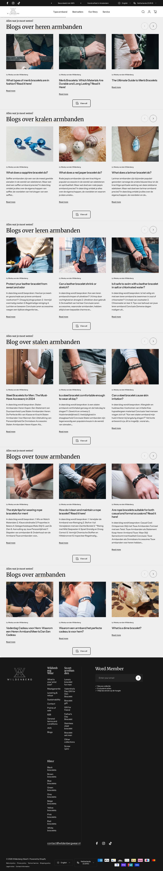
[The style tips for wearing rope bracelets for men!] (29, 481)
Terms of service (33, 863)
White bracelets (51, 829)
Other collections (69, 740)
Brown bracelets (51, 775)
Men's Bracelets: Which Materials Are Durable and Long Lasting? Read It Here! (81, 84)
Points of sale (51, 709)
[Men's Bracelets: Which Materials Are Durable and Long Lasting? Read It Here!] (82, 51)
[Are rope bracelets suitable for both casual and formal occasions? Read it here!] (135, 481)
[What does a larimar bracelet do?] (135, 144)
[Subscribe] (138, 678)
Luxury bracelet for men (68, 682)
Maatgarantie (53, 688)
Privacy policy (21, 863)
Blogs (50, 732)
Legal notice (10, 866)
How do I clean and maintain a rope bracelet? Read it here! (80, 511)
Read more (10, 91)
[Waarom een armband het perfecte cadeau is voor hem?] (82, 599)
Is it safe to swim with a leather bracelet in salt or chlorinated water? (135, 285)
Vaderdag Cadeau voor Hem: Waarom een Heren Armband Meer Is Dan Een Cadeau (29, 631)
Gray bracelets (51, 795)
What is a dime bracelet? (126, 628)
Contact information (23, 866)
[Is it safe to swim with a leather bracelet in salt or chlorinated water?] (135, 255)
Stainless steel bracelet (68, 726)
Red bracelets (51, 822)
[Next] (153, 26)
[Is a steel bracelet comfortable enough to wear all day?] (82, 366)
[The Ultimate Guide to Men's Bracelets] (135, 51)
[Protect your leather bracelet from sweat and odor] (29, 255)
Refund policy (10, 863)
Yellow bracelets (51, 809)
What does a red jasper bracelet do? (80, 172)
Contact (51, 703)
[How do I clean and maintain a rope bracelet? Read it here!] (82, 481)
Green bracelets (51, 788)
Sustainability (53, 699)
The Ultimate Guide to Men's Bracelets (134, 80)
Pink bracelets (51, 815)
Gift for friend (67, 708)
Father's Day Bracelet (68, 716)
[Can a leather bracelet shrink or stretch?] (82, 255)
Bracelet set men (68, 733)
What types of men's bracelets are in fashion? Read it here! (27, 82)
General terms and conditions (52, 721)
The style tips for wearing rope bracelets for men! (24, 511)
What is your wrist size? (51, 682)
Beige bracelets (51, 802)
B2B (49, 714)
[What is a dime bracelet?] (135, 599)
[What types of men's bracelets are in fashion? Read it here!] (29, 51)
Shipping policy (45, 863)
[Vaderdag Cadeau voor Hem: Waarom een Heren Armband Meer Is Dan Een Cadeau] (29, 599)
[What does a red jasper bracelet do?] (82, 144)
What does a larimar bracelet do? (131, 172)
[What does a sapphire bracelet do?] (29, 144)
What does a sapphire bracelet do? (27, 172)
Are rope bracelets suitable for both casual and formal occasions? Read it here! (134, 513)
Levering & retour (52, 694)
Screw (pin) (67, 747)
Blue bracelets (51, 782)
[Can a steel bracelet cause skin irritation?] (135, 366)
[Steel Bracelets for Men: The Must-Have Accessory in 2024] (29, 366)
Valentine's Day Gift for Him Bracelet (69, 692)
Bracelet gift (68, 701)
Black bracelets (51, 768)
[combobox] (124, 3)
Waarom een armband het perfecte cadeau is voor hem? (80, 629)
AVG (49, 728)
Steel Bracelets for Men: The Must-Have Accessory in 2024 (27, 397)
